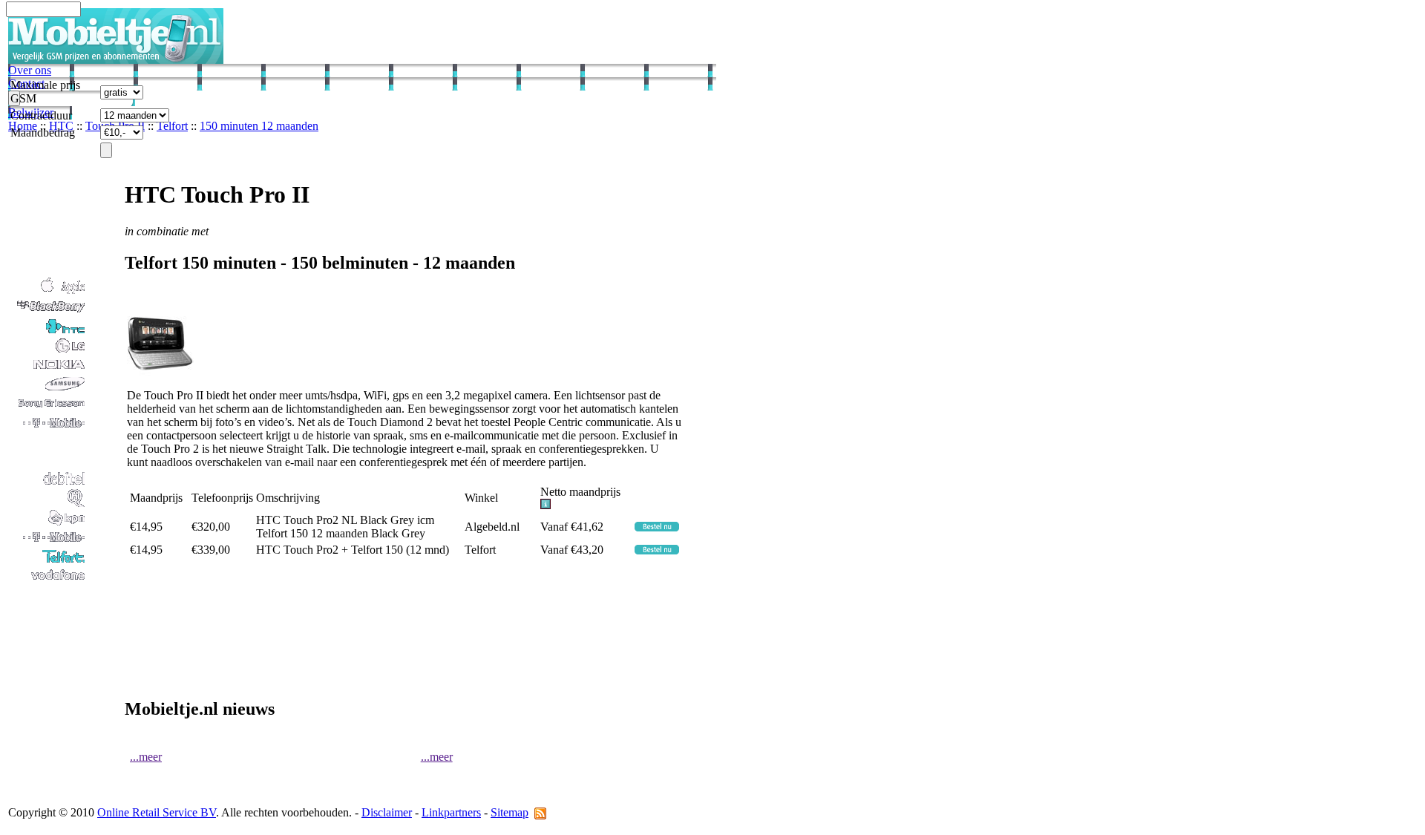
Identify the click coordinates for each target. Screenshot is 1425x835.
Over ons (29, 70)
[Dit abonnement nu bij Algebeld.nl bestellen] (657, 527)
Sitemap (509, 812)
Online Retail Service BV (156, 812)
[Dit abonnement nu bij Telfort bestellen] (657, 550)
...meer (146, 756)
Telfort (172, 125)
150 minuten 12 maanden (259, 125)
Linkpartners (451, 812)
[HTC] (47, 331)
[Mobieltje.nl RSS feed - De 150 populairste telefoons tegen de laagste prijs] (540, 812)
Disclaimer (386, 812)
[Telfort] (47, 561)
